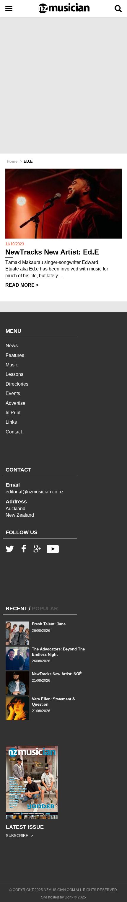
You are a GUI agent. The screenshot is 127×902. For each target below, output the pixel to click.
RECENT (16, 608)
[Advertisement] (63, 85)
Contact (14, 431)
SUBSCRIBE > (19, 836)
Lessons (14, 374)
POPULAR (45, 608)
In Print (13, 412)
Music (12, 364)
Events (13, 393)
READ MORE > (21, 285)
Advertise (15, 403)
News (12, 345)
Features (15, 355)
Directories (17, 383)
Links (11, 422)
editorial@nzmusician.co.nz (35, 491)
